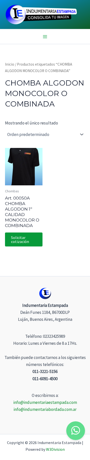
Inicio (9, 64)
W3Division (55, 449)
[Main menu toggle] (45, 36)
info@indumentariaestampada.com (45, 402)
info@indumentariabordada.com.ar (45, 409)
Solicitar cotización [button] (20, 239)
